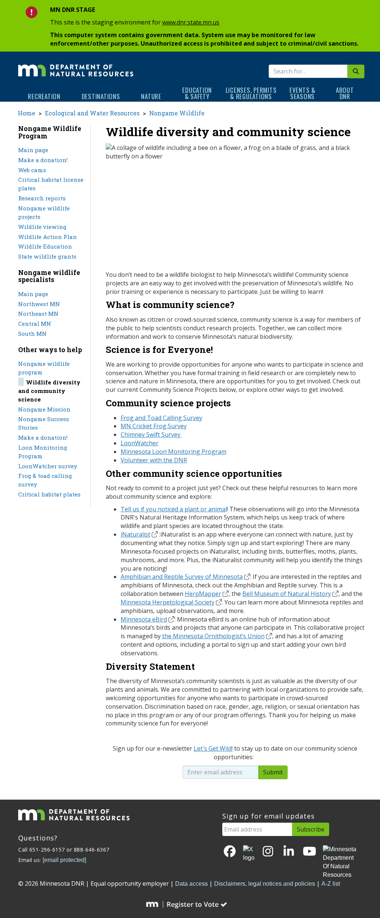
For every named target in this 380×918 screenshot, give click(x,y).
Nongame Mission (44, 409)
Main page (33, 150)
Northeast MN (38, 313)
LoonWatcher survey (47, 466)
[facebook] (229, 851)
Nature (151, 96)
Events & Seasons (302, 93)
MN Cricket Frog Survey (154, 426)
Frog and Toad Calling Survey (161, 418)
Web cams (32, 170)
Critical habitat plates (49, 494)
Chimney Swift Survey (151, 434)
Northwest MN (39, 304)
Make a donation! (43, 160)
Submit (273, 772)
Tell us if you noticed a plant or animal (174, 509)
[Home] (75, 65)
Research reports (42, 198)
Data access (191, 884)
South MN (32, 333)
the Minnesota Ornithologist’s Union (213, 636)
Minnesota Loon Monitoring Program (173, 451)
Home (26, 113)
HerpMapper (203, 594)
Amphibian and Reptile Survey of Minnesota (182, 577)
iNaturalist (135, 534)
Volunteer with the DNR (154, 460)
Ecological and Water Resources (92, 113)
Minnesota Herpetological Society (167, 602)
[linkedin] (288, 851)
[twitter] (249, 853)
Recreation (44, 96)
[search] (355, 71)
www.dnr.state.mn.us (190, 22)
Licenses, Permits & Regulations (251, 93)
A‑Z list (330, 884)
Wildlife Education (45, 246)
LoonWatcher (139, 443)
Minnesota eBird (144, 619)
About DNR (345, 93)
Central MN (34, 323)
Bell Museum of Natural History (286, 594)
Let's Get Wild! (213, 748)
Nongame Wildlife (176, 113)
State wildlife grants (47, 256)
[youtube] (309, 851)
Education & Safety (197, 93)
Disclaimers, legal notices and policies (264, 884)
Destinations (101, 96)
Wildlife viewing (42, 226)
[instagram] (268, 851)
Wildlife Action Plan (47, 236)
